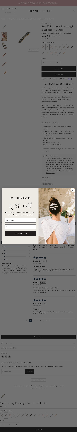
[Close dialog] (72, 190)
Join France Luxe (20, 233)
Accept (37, 429)
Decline (58, 429)
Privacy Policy (50, 424)
